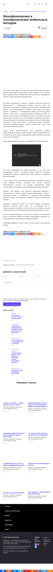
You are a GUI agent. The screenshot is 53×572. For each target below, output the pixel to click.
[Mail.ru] (20, 36)
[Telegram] (26, 36)
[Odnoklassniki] (18, 36)
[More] (39, 36)
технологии (13, 260)
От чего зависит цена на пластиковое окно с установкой (17, 342)
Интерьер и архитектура (12, 511)
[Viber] (28, 36)
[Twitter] (15, 36)
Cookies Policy (45, 544)
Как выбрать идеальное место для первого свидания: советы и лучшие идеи (14, 435)
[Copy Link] (37, 36)
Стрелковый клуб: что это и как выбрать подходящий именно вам (13, 464)
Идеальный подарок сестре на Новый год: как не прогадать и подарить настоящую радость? (37, 404)
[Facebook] (4, 36)
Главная (7, 506)
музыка (6, 260)
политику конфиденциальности (20, 300)
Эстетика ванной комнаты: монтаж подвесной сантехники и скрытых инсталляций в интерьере (16, 357)
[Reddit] (23, 36)
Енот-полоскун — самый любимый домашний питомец (39, 492)
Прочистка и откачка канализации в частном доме (17, 372)
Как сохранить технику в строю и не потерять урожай (17, 317)
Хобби (7, 529)
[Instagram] (7, 36)
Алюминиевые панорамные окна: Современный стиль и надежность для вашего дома (17, 329)
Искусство (8, 520)
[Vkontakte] (12, 36)
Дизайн (7, 515)
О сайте (45, 537)
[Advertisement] (26, 250)
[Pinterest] (31, 36)
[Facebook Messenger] (10, 36)
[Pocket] (34, 36)
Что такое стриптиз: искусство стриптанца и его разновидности (38, 434)
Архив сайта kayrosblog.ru (46, 540)
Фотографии (9, 525)
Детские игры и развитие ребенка (13, 493)
